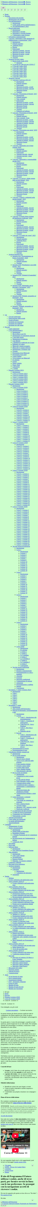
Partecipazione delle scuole (17, 318)
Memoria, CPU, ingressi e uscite (26, 807)
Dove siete (12, 845)
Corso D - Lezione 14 (23, 463)
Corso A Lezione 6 (22, 396)
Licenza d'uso (9, 1170)
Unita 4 (14, 698)
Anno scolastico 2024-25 (16, 881)
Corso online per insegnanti (17, 819)
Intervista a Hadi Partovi (19, 966)
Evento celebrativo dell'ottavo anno (23, 902)
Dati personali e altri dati (23, 771)
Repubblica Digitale (18, 833)
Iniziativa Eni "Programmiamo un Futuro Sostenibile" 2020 (22, 257)
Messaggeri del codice (15, 968)
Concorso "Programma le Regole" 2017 (24, 94)
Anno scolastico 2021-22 (16, 899)
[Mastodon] (25, 11)
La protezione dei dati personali (22, 811)
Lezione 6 (23, 579)
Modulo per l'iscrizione (16, 988)
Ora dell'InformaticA (15, 21)
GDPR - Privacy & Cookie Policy (15, 1167)
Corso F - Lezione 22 (23, 534)
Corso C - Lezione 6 (22, 430)
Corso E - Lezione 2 (22, 474)
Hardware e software (22, 809)
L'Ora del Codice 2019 (19, 68)
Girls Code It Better (18, 855)
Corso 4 (18, 622)
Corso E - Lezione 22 (23, 498)
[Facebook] (2, 11)
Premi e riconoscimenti (16, 828)
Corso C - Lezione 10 (23, 436)
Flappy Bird (16, 365)
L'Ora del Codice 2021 (19, 71)
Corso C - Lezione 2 (22, 425)
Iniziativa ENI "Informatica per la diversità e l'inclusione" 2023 (22, 286)
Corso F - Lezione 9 (22, 519)
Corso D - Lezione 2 (22, 446)
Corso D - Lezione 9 (22, 456)
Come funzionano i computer (21, 797)
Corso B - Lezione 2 (22, 410)
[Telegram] (22, 11)
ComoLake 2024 (17, 842)
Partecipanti (16, 49)
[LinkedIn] (5, 11)
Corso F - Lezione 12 (23, 522)
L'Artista (15, 368)
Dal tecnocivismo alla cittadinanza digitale (23, 791)
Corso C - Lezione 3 (22, 427)
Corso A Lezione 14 (22, 405)
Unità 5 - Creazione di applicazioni (27, 721)
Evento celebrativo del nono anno (22, 895)
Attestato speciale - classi (24, 156)
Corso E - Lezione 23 (23, 500)
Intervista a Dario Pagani (20, 963)
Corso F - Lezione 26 (23, 541)
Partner (7, 1172)
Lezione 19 (23, 593)
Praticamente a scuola (19, 816)
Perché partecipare (14, 28)
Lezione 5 (23, 557)
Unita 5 (14, 700)
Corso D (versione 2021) (20, 379)
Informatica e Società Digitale (21, 33)
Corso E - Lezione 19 (23, 493)
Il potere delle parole (22, 767)
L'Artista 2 (23, 653)
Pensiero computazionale (24, 671)
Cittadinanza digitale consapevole (19, 752)
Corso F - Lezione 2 (22, 510)
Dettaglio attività (25, 731)
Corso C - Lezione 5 (22, 429)
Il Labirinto (15, 360)
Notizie (7, 876)
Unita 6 (14, 702)
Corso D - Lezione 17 (23, 467)
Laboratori (15, 869)
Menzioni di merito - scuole (20, 54)
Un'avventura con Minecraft (21, 358)
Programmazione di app (19, 750)
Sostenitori (15, 874)
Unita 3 (14, 697)
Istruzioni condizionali (23, 679)
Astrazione (19, 683)
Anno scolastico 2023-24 (16, 887)
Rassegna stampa (14, 969)
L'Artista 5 (23, 664)
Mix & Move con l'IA (19, 334)
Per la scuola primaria (19, 755)
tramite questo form (20, 1162)
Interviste (11, 956)
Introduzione (16, 23)
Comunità (8, 824)
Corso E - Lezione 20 (23, 494)
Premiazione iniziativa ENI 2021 (22, 911)
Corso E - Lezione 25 (23, 503)
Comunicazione (13, 973)
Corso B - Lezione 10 (23, 417)
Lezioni (18, 716)
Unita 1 (14, 693)
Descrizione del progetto (16, 18)
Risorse (14, 47)
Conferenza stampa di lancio (21, 954)
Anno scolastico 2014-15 (16, 950)
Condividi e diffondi (15, 862)
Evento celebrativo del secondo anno (23, 945)
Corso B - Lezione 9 (22, 415)
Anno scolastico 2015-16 (16, 944)
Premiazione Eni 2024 (19, 888)
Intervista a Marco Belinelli (20, 964)
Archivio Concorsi (14, 78)
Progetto (7, 16)
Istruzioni (19, 63)
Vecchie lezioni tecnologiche (21, 546)
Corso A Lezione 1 (22, 391)
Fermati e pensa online (23, 766)
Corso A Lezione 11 (22, 401)
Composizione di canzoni (24, 681)
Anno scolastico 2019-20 (16, 912)
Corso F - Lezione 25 (23, 539)
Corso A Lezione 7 (22, 398)
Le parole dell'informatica (16, 821)
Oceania (15, 351)
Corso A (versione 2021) (20, 373)
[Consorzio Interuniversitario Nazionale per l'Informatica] (19, 1203)
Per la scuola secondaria (19, 773)
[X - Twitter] (19, 11)
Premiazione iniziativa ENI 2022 (22, 900)
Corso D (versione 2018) (20, 443)
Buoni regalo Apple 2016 (20, 61)
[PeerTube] (12, 11)
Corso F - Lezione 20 (23, 531)
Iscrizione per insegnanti (16, 322)
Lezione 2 (23, 598)
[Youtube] (9, 11)
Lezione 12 (23, 610)
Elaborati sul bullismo (23, 111)
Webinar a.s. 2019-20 (19, 914)
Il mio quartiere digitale (23, 764)
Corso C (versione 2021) (20, 377)
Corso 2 (18, 572)
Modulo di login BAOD (16, 987)
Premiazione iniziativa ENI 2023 (22, 893)
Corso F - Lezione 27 (23, 543)
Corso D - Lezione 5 (22, 449)
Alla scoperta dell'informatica (21, 709)
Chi (6, 315)
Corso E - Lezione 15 (23, 487)
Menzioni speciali (21, 107)
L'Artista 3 (23, 657)
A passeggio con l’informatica (21, 814)
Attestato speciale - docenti (24, 154)
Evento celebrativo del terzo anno (22, 935)
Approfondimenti (14, 823)
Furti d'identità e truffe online (25, 781)
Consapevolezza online (23, 783)
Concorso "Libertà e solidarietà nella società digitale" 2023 (23, 198)
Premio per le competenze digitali (22, 904)
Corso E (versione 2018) (20, 470)
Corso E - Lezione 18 (23, 491)
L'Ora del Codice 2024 (19, 76)
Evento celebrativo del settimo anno (23, 909)
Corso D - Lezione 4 (22, 448)
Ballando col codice (18, 344)
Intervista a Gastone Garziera (21, 961)
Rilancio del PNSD (18, 933)
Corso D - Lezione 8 (22, 455)
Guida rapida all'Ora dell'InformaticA (23, 25)
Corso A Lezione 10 (22, 399)
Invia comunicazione (15, 978)
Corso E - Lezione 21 (23, 496)
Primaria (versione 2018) (16, 384)
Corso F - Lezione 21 (23, 532)
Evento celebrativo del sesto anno (22, 918)
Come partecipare (14, 329)
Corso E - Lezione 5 (22, 477)
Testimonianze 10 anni (15, 826)
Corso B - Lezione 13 (23, 420)
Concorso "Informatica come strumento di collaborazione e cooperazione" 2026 (21, 39)
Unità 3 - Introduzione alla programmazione (28, 718)
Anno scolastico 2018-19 (16, 919)
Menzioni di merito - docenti (21, 52)
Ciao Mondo (16, 341)
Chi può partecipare (15, 316)
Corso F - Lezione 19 (23, 529)
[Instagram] (15, 11)
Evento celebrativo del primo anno (23, 952)
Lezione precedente (12, 1010)
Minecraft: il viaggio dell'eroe (21, 348)
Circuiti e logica (21, 805)
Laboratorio (16, 367)
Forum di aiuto (13, 983)
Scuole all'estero (14, 320)
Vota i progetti (20, 99)
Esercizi (18, 733)
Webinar (11, 878)
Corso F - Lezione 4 (22, 512)
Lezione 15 (23, 615)
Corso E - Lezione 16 (23, 489)
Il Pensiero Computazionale (17, 37)
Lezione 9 (23, 633)
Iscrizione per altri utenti (16, 325)
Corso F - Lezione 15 (23, 524)
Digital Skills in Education (20, 831)
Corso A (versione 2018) (20, 387)
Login (3, 7)
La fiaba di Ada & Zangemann (21, 812)
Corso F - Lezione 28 (23, 544)
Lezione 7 (23, 558)
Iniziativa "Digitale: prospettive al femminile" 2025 (22, 307)
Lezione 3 (23, 553)
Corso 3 (18, 595)
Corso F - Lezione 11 (22, 520)
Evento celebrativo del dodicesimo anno (21, 880)
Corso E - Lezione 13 (23, 486)
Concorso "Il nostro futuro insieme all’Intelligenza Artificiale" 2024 (23, 217)
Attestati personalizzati (15, 817)
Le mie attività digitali (23, 779)
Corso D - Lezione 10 (23, 458)
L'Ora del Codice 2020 (19, 69)
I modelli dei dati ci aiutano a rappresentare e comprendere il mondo (25, 786)
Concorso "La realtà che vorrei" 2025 (24, 235)
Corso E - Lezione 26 (23, 505)
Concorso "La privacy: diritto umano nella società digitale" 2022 (23, 179)
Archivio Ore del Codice (16, 59)
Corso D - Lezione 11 (23, 460)
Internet (18, 686)
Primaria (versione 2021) (16, 370)
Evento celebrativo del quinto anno (23, 923)
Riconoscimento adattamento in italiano (24, 897)
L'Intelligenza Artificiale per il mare (23, 342)
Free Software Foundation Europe (22, 850)
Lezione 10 (23, 562)
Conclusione (24, 665)
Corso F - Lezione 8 (22, 517)
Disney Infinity (17, 363)
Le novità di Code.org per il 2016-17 (23, 64)
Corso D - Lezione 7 (22, 453)
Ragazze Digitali (17, 859)
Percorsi (7, 327)
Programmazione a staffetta (24, 684)
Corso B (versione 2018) (20, 406)
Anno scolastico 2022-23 (16, 892)
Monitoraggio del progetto (17, 19)
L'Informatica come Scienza (21, 35)
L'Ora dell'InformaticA (16, 330)
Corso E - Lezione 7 (22, 479)
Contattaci (8, 1169)
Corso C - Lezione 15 (23, 441)
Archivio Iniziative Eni (16, 254)
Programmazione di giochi (20, 748)
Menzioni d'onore (17, 56)
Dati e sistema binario (23, 804)
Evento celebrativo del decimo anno (23, 890)
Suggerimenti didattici (15, 980)
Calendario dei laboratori (24, 873)
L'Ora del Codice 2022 (19, 73)
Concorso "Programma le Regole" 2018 (24, 113)
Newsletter (12, 843)
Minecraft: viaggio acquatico (21, 346)
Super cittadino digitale (23, 769)
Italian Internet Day (18, 947)
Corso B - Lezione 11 (23, 418)
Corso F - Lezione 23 (23, 536)
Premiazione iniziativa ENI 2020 (22, 916)
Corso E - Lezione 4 (22, 475)
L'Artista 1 (23, 652)
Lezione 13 (23, 565)
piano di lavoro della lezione (22, 1103)
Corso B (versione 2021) (20, 375)
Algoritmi (19, 676)
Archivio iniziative (14, 866)
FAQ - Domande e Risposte (17, 982)
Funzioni (19, 677)
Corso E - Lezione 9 (22, 482)
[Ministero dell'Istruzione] (9, 1202)
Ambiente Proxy (17, 45)
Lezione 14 (23, 567)
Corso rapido (20, 646)
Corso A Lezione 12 (22, 403)
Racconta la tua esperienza (17, 864)
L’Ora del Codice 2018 (19, 66)
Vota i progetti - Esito (22, 118)
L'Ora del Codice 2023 (19, 75)
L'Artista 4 (23, 660)
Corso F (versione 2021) (19, 382)
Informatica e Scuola (18, 31)
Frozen (14, 361)
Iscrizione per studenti (15, 323)
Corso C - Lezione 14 (23, 439)
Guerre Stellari (16, 356)
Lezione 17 (23, 591)
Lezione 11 (23, 563)
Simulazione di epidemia (20, 339)
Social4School (16, 857)
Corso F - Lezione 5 (22, 513)
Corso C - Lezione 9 (22, 434)
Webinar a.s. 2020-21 (19, 907)
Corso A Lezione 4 (22, 394)
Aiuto (6, 975)
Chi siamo (8, 1165)
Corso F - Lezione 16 (23, 525)
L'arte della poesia (18, 337)
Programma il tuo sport (19, 354)
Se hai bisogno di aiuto (16, 976)
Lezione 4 (23, 555)
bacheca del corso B (7, 1124)
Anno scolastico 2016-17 (16, 931)
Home (6, 14)
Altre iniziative (13, 852)
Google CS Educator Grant (20, 921)
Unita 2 (14, 695)
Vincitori (15, 57)
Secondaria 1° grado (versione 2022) (20, 690)
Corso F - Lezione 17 (23, 527)
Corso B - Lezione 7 (22, 413)
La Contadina (24, 655)
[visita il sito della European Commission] (4, 1205)
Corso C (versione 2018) (20, 422)
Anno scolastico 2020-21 (16, 906)
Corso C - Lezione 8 (22, 432)
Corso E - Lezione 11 (23, 484)
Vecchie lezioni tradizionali (20, 667)
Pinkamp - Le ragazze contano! (22, 861)
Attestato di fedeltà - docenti (21, 50)
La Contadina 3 (25, 662)
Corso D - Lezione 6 (22, 451)
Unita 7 (14, 703)
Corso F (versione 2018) (19, 506)
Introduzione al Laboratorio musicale (23, 335)
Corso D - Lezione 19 (23, 468)
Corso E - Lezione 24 (23, 501)
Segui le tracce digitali (23, 759)
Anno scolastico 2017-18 (16, 925)
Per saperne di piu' (6, 1195)
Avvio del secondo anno (19, 949)
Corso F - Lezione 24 (23, 538)
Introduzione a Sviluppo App (21, 349)
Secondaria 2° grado (15, 705)
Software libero (13, 847)
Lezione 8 (23, 560)
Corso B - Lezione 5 (22, 411)
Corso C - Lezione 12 (23, 437)
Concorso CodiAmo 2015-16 (21, 80)
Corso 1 (18, 550)
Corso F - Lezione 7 (22, 515)
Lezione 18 (23, 570)
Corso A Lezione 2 (22, 392)
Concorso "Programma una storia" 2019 (24, 130)
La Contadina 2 (25, 658)
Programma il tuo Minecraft (20, 353)
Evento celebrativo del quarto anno (23, 926)
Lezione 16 (23, 569)
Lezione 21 (23, 620)
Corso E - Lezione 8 (22, 481)
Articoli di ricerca (14, 971)
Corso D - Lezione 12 (23, 462)
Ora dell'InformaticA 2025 (20, 26)
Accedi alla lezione (6, 1116)
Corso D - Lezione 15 (23, 465)
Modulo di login (14, 985)
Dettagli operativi (17, 44)
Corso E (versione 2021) (20, 380)
